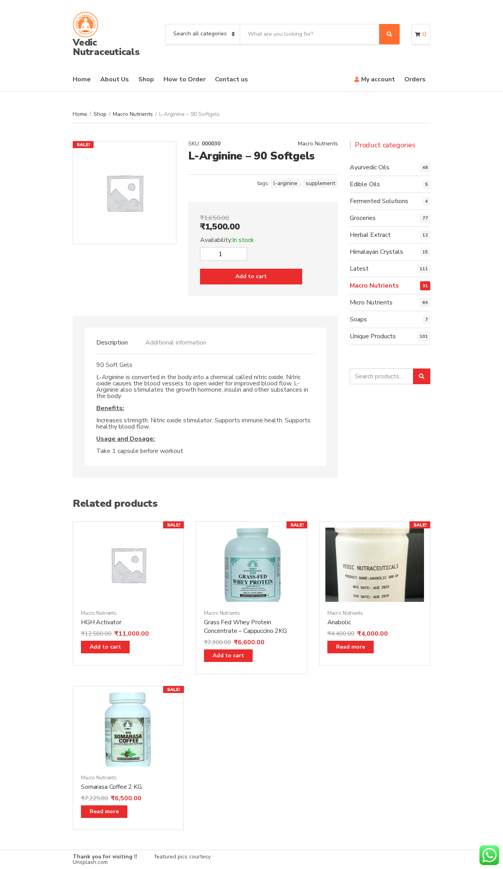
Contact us (231, 79)
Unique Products (373, 336)
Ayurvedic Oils (369, 167)
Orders (415, 79)
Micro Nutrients (371, 302)
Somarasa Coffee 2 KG (111, 787)
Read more (350, 647)
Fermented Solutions (379, 201)
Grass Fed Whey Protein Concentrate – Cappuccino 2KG (245, 626)
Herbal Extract (370, 235)
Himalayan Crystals (376, 252)
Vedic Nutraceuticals (106, 47)
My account (378, 79)
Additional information (175, 342)
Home (82, 79)
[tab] (112, 342)
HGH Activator (101, 622)
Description (112, 342)
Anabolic (339, 622)
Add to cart (251, 276)
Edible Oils (365, 184)
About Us (114, 79)
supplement (320, 183)
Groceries (363, 218)
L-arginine (285, 183)
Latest (359, 268)
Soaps (358, 319)
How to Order (184, 79)
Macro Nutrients (133, 114)
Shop (146, 79)
